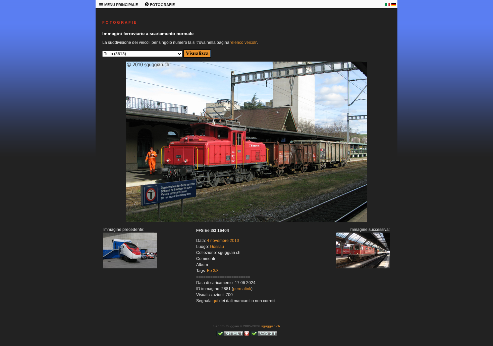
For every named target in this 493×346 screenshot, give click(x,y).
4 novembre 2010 (223, 240)
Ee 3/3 (213, 270)
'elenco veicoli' (243, 42)
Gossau (217, 246)
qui (215, 300)
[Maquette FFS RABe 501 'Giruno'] (130, 267)
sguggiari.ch (270, 326)
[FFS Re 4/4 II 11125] (246, 221)
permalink (242, 288)
